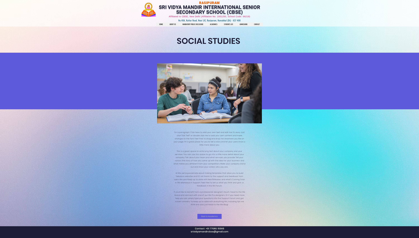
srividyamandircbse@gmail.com (209, 231)
